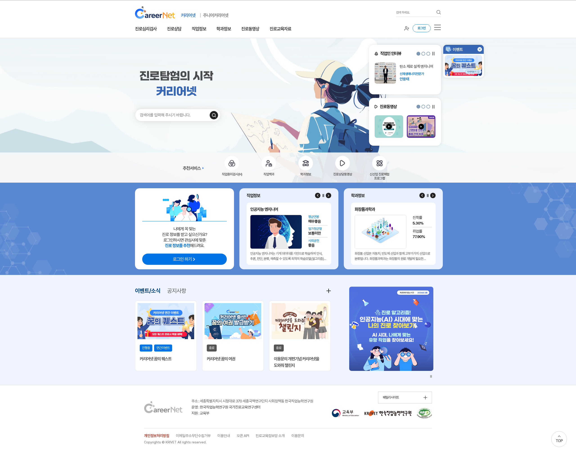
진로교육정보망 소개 (270, 435)
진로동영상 (250, 29)
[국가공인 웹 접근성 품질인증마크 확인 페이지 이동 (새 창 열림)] (424, 413)
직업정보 (199, 29)
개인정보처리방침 (156, 435)
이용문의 (297, 435)
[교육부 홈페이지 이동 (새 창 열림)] (345, 413)
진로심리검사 (146, 29)
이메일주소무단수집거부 (193, 435)
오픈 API (243, 435)
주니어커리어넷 (215, 15)
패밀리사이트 (391, 397)
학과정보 (223, 29)
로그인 (422, 28)
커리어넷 (188, 15)
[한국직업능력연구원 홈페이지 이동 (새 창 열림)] (387, 413)
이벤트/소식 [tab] (147, 290)
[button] (418, 54)
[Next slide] (328, 195)
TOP (559, 440)
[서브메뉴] (437, 27)
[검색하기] (214, 115)
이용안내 (223, 435)
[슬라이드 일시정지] (433, 54)
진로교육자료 (280, 29)
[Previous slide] (317, 195)
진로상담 (174, 29)
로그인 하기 (182, 259)
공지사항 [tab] (176, 290)
